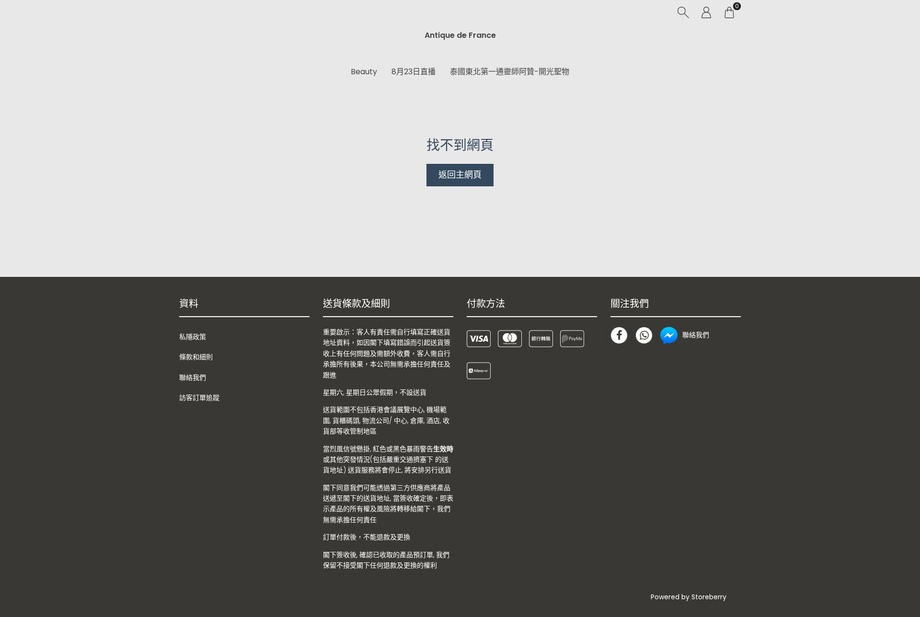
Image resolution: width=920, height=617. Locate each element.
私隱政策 (192, 337)
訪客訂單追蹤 (199, 397)
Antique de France (460, 35)
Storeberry (708, 597)
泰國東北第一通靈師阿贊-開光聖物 (509, 71)
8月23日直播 (413, 71)
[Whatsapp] (644, 335)
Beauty (364, 71)
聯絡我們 (192, 377)
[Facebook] (619, 335)
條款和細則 (196, 357)
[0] (729, 12)
